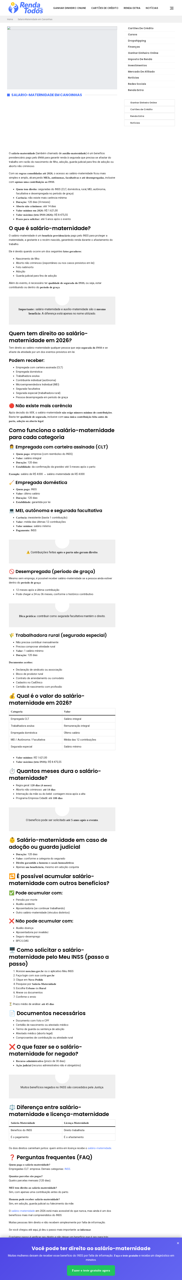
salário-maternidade (99, 1148)
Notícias (152, 8)
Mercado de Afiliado (141, 71)
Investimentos (137, 65)
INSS (67, 1169)
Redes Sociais (137, 84)
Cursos (132, 34)
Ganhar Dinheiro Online (69, 8)
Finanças (134, 47)
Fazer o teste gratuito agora (91, 1270)
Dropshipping (137, 40)
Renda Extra (132, 8)
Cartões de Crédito (104, 8)
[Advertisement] (62, 126)
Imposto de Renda (140, 59)
